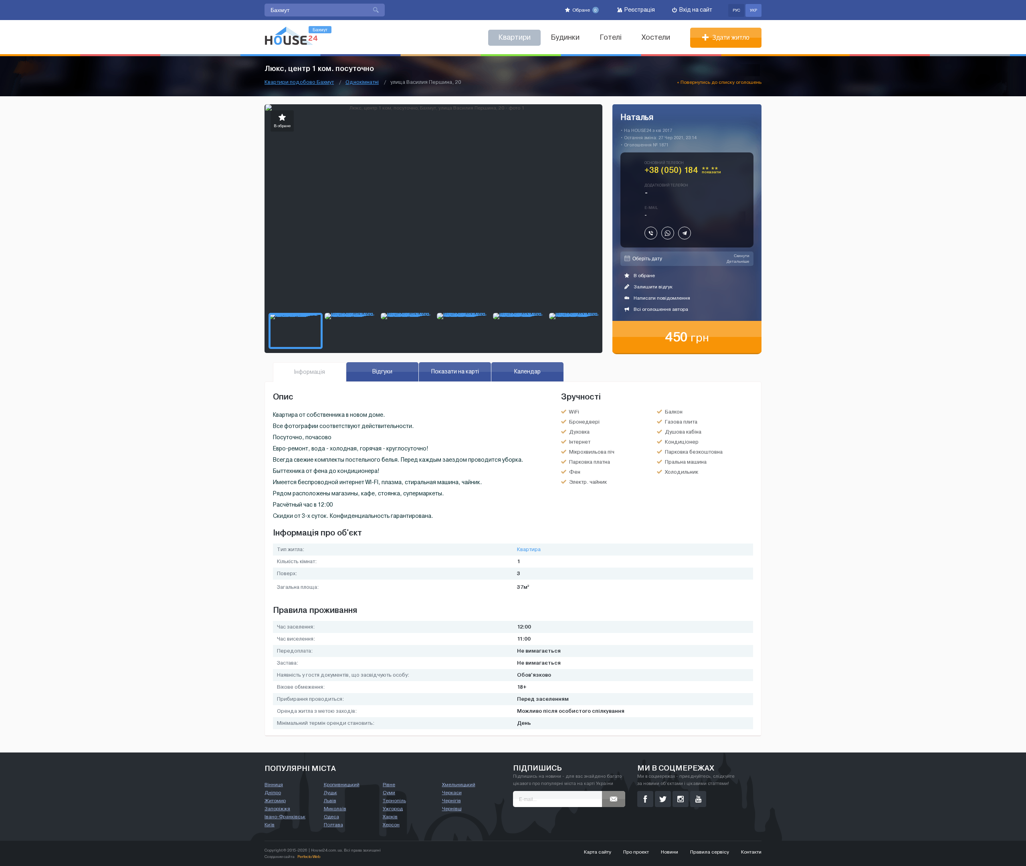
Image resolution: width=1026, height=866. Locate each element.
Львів (330, 800)
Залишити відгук (652, 287)
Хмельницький (458, 784)
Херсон (391, 824)
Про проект (636, 852)
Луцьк (330, 792)
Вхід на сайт (695, 9)
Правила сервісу (709, 852)
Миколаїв (335, 808)
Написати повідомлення (661, 298)
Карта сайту (597, 852)
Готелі (611, 37)
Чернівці (452, 808)
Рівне (389, 784)
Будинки (565, 37)
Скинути (741, 256)
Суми (389, 792)
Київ (270, 824)
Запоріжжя (277, 808)
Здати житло (730, 37)
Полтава (333, 824)
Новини (669, 852)
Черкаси (452, 792)
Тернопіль (394, 800)
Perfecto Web (308, 856)
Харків (390, 816)
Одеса (331, 816)
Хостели (656, 37)
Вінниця (274, 784)
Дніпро (273, 792)
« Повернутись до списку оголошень (719, 82)
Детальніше (738, 261)
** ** (711, 172)
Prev (271, 206)
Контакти (751, 852)
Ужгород (393, 808)
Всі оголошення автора (660, 309)
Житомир (275, 800)
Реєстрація (639, 9)
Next (596, 206)
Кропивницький (342, 784)
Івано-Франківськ (285, 816)
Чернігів (451, 800)
